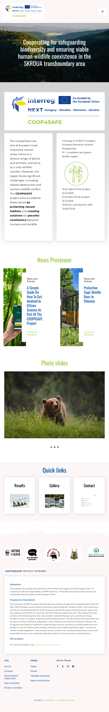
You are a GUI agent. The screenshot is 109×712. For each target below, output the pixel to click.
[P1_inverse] (76, 160)
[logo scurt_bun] (23, 4)
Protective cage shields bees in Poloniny (92, 294)
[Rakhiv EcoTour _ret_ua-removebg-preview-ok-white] (53, 548)
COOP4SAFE (49, 700)
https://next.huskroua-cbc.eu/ (48, 645)
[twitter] (63, 666)
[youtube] (73, 666)
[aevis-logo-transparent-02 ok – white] (32, 548)
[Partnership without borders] (25, 569)
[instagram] (68, 666)
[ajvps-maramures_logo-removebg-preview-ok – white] (74, 548)
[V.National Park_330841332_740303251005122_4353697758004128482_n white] (96, 548)
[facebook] (57, 666)
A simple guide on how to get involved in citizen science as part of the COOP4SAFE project (35, 305)
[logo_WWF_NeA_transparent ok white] (12, 548)
